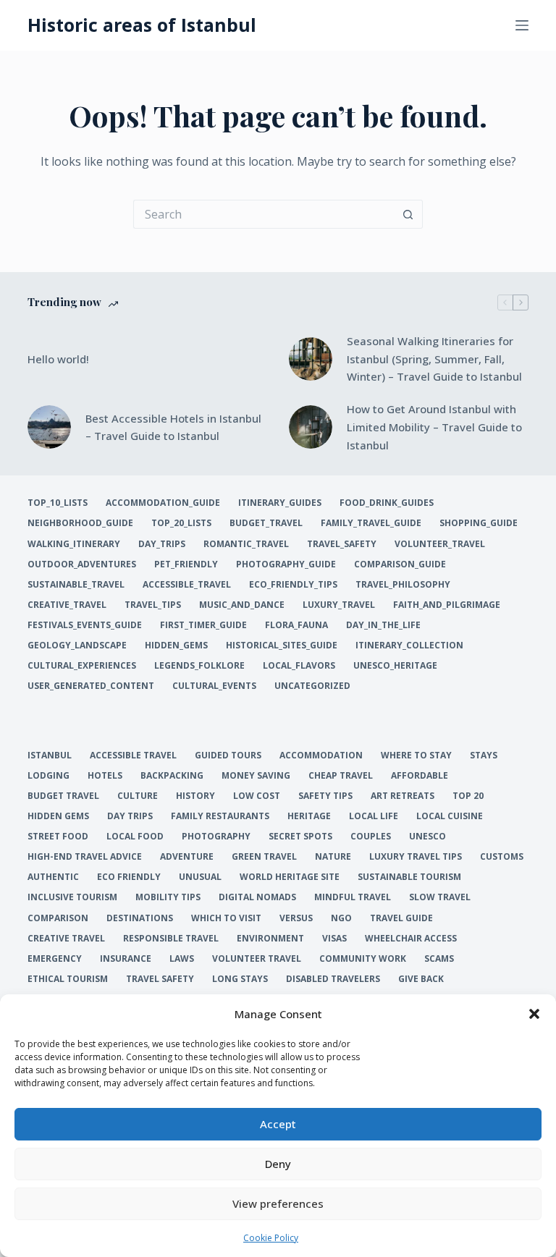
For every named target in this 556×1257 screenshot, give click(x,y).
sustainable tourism (409, 877)
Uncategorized (312, 686)
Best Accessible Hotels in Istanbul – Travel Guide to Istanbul (173, 427)
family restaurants (220, 816)
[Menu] (521, 25)
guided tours (228, 755)
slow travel (440, 897)
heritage (309, 816)
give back (421, 979)
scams (439, 959)
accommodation (321, 755)
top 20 (468, 796)
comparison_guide (400, 564)
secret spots (300, 836)
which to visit (226, 918)
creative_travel (67, 605)
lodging (49, 776)
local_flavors (299, 666)
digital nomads (257, 897)
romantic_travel (246, 544)
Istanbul (50, 755)
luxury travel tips (415, 857)
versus (296, 918)
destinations (139, 918)
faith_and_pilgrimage (446, 605)
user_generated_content (91, 686)
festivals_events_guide (85, 625)
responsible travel (171, 938)
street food (58, 836)
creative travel (66, 938)
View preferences (278, 1203)
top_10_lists (58, 503)
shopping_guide (478, 523)
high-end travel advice (85, 857)
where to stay (416, 755)
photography (216, 836)
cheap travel (340, 776)
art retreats (402, 796)
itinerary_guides (279, 503)
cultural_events (214, 686)
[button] (534, 1014)
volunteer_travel (440, 544)
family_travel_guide (371, 523)
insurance (125, 959)
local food (135, 836)
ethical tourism (68, 979)
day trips (130, 816)
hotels (105, 776)
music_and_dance (242, 605)
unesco (427, 836)
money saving (256, 776)
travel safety (160, 979)
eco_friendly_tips (293, 585)
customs (501, 857)
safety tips (325, 796)
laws (181, 959)
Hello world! (58, 359)
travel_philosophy (402, 585)
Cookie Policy (270, 1238)
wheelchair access (411, 938)
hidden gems (58, 816)
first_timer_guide (203, 625)
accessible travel (133, 755)
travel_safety (341, 544)
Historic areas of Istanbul (142, 24)
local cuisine (449, 816)
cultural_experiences (82, 666)
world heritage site (290, 877)
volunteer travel (256, 959)
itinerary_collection (409, 645)
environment (270, 938)
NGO (341, 918)
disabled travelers (333, 979)
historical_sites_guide (281, 645)
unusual (200, 877)
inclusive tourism (72, 897)
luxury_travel (339, 605)
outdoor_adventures (82, 564)
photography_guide (286, 564)
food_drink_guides (387, 503)
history (195, 796)
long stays (240, 979)
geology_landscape (77, 645)
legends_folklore (199, 666)
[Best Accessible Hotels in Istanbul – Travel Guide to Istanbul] (49, 427)
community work (362, 959)
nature (333, 857)
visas (334, 938)
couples (370, 836)
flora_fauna (296, 625)
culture (137, 796)
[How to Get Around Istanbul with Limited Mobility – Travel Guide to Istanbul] (310, 427)
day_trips (161, 544)
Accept (278, 1124)
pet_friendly (186, 564)
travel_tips (153, 605)
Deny (278, 1163)
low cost (256, 796)
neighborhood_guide (80, 523)
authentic (53, 877)
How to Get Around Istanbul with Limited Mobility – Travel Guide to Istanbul (434, 427)
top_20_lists (181, 523)
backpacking (171, 776)
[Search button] (408, 214)
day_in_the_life (383, 625)
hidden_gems (176, 645)
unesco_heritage (395, 666)
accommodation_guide (163, 503)
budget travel (63, 796)
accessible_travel (187, 585)
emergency (55, 959)
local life (373, 816)
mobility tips (168, 897)
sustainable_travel (76, 585)
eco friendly (129, 877)
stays (483, 755)
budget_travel (266, 523)
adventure (187, 857)
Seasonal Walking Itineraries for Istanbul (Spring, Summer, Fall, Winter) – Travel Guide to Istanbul (434, 359)
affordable (419, 776)
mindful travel (352, 897)
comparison (58, 918)
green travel (264, 857)
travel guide (401, 918)
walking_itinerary (74, 544)
